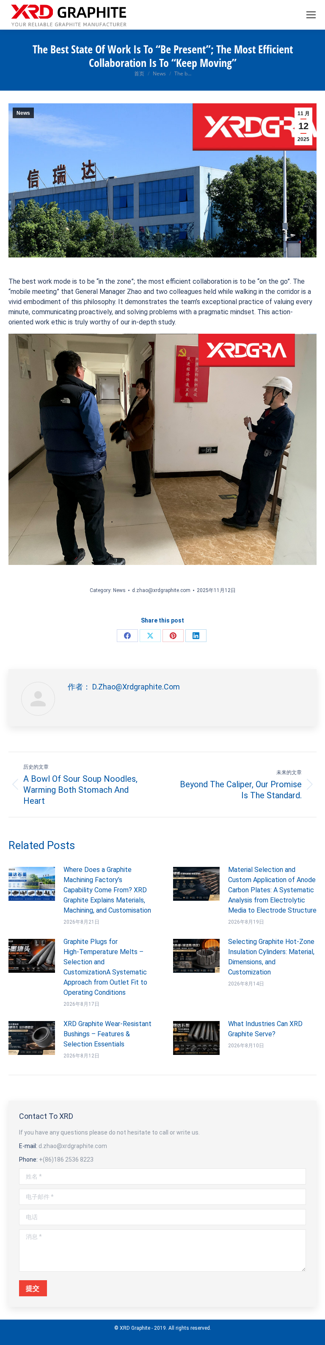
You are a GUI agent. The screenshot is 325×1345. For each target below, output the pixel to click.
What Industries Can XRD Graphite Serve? (265, 1029)
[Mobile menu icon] (311, 14)
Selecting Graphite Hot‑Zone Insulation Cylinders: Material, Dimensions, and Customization (271, 957)
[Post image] (31, 884)
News (23, 113)
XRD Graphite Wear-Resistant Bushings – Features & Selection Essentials (107, 1034)
